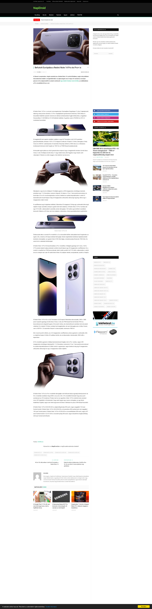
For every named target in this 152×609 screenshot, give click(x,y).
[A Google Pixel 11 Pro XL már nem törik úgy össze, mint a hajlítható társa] (42, 496)
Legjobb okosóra (99, 278)
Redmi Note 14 (37, 452)
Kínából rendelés (99, 275)
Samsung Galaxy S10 (100, 297)
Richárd (39, 72)
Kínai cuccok (111, 271)
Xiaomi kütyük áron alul (47, 20)
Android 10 (107, 262)
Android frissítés (99, 265)
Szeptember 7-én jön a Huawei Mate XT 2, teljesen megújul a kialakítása (80, 506)
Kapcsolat (79, 1)
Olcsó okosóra (98, 281)
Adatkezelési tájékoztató (69, 1)
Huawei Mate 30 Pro (99, 271)
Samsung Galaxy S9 (99, 294)
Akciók (44, 15)
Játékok (72, 15)
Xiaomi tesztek (111, 306)
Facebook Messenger (100, 268)
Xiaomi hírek (97, 303)
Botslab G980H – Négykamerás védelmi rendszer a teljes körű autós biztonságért (110, 188)
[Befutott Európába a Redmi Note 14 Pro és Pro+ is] (61, 46)
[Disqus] (61, 535)
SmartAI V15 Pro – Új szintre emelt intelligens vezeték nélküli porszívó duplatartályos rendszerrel (111, 177)
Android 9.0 (97, 262)
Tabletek (58, 15)
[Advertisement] (61, 98)
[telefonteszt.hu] (105, 327)
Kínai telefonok (111, 275)
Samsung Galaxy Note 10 (101, 290)
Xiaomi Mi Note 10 (109, 303)
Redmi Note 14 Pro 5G (73, 452)
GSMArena (40, 442)
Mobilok (51, 15)
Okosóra (109, 278)
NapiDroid (39, 8)
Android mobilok (85, 72)
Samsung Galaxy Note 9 (100, 287)
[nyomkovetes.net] (105, 335)
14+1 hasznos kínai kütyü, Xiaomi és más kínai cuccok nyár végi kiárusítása (110, 167)
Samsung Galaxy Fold (100, 300)
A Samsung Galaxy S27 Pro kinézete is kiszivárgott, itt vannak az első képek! (60, 506)
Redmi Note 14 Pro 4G (60, 452)
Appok (65, 15)
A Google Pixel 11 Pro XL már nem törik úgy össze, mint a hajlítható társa (41, 506)
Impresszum (85, 1)
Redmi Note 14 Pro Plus (40, 455)
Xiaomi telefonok (99, 306)
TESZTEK (79, 15)
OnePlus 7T (109, 281)
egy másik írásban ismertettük (69, 81)
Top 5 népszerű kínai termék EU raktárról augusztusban (111, 197)
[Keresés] (117, 15)
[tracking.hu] (105, 319)
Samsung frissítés (99, 284)
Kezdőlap (49, 1)
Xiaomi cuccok (113, 300)
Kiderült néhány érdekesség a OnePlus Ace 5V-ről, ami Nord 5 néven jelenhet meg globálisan (75, 464)
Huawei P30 (112, 268)
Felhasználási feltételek (57, 1)
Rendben (143, 606)
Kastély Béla (100, 157)
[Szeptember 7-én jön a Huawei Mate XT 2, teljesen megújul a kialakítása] (80, 496)
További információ (51, 607)
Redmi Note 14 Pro (48, 452)
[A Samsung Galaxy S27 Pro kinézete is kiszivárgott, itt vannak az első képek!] (61, 496)
